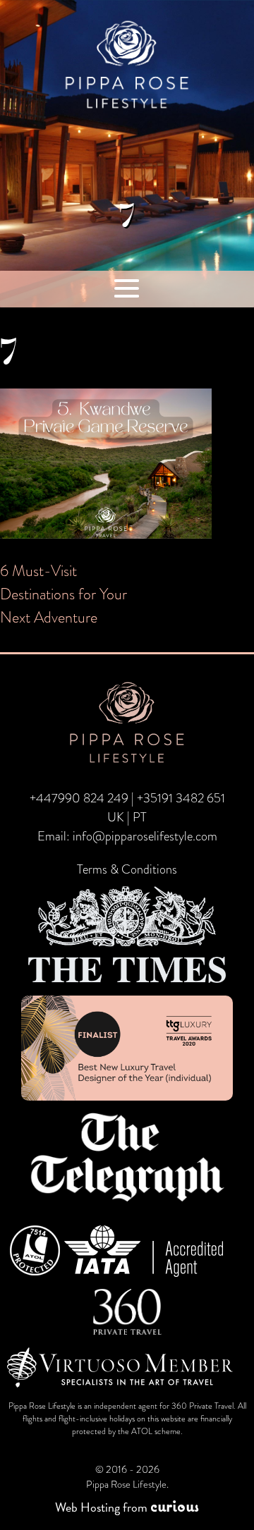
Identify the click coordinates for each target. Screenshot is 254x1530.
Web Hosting (87, 1507)
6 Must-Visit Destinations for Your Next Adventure (63, 594)
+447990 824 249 (79, 798)
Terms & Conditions (127, 869)
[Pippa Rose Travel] (127, 109)
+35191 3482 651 (181, 798)
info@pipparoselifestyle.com (145, 836)
